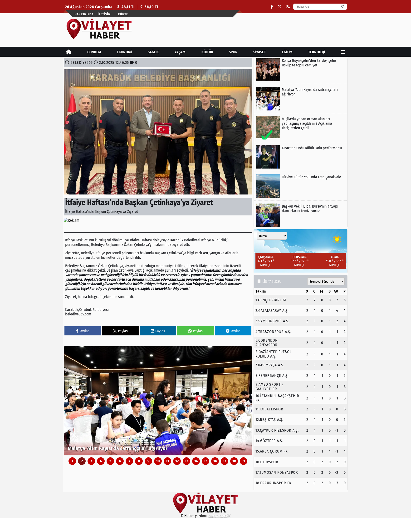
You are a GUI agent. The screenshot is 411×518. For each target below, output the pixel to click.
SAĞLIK (153, 52)
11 (167, 461)
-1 (243, 461)
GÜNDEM (94, 52)
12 (177, 461)
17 (224, 461)
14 (196, 461)
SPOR (233, 52)
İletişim (104, 14)
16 (215, 461)
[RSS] (288, 7)
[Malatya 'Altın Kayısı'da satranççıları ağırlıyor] (158, 400)
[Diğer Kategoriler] (343, 52)
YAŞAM (180, 52)
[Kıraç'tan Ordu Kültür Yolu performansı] (300, 157)
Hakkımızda (84, 14)
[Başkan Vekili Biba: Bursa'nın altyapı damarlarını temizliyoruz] (300, 215)
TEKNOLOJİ (316, 52)
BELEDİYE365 (81, 62)
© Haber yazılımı (194, 515)
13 (186, 461)
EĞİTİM (287, 52)
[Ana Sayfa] (68, 52)
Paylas (84, 331)
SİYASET (259, 52)
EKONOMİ (124, 52)
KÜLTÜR (207, 52)
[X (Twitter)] (280, 7)
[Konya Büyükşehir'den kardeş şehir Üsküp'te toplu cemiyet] (300, 69)
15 (205, 461)
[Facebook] (272, 7)
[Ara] (343, 7)
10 (158, 461)
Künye (123, 14)
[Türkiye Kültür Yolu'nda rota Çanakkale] (300, 186)
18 (234, 461)
